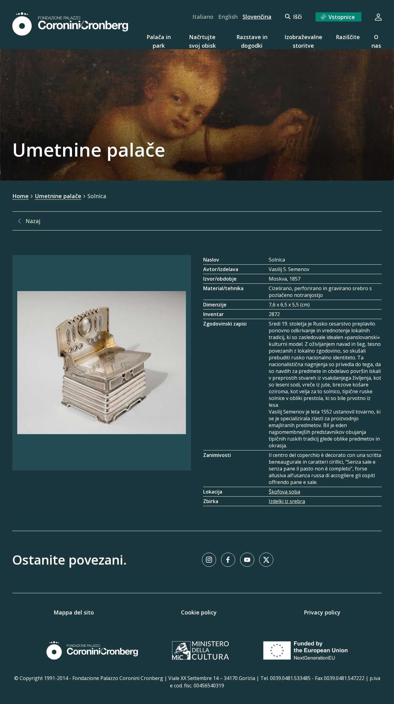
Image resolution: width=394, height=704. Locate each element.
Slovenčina (257, 16)
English (228, 16)
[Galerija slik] (101, 363)
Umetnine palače (58, 196)
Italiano (202, 16)
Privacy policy (322, 612)
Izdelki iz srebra (287, 501)
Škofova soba (284, 491)
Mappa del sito (74, 612)
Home (20, 196)
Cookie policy (199, 612)
